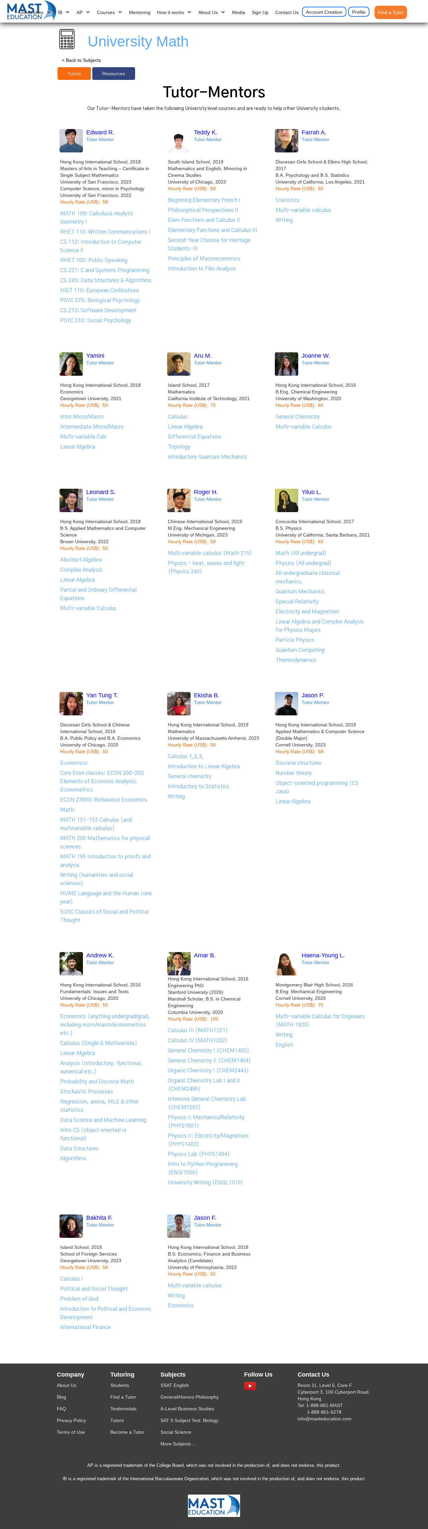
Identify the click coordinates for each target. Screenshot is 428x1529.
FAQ (61, 1408)
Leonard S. (101, 492)
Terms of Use (71, 1432)
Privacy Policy (71, 1420)
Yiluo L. (311, 492)
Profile (358, 12)
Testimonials (123, 1408)
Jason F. (205, 1217)
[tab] (74, 73)
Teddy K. (205, 132)
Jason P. (313, 695)
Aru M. (203, 355)
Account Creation (324, 12)
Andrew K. (100, 955)
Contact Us (287, 12)
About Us (66, 1385)
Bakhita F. (99, 1217)
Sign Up (260, 12)
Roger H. (206, 492)
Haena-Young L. (323, 955)
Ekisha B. (206, 695)
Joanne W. (316, 355)
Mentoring (139, 12)
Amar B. (205, 955)
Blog (61, 1397)
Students (119, 1385)
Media (238, 12)
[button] (35, 12)
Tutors (117, 1420)
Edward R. (100, 132)
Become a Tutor (127, 1432)
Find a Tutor (391, 12)
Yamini (95, 355)
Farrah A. (314, 132)
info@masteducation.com (324, 1418)
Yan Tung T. (102, 695)
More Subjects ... (178, 1443)
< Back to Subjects (81, 60)
